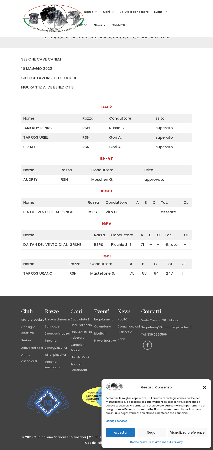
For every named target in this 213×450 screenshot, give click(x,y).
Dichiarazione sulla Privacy (166, 442)
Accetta (120, 432)
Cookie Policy (138, 442)
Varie (121, 339)
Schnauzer (53, 326)
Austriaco (52, 367)
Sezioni (26, 340)
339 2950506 (157, 334)
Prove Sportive (105, 340)
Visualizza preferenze (187, 432)
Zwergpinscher (56, 348)
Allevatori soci (32, 348)
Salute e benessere (134, 12)
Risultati (100, 333)
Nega (151, 432)
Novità (122, 319)
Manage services (116, 421)
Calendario (102, 326)
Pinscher (51, 340)
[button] (205, 387)
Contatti (118, 25)
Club (71, 12)
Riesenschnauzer (58, 319)
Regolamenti (103, 319)
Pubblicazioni (78, 25)
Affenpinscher (55, 355)
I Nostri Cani (80, 357)
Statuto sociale (33, 320)
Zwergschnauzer (57, 333)
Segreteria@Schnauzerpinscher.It (166, 327)
